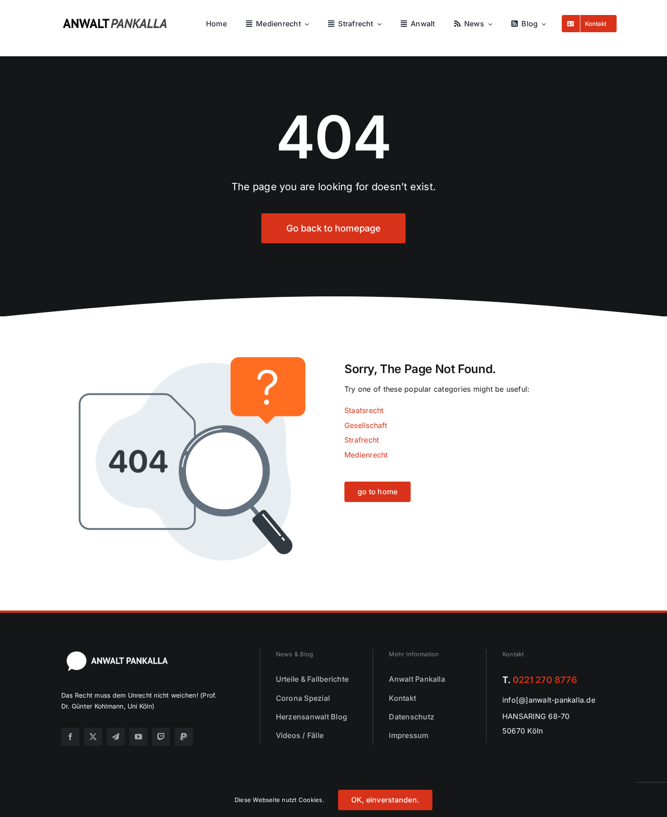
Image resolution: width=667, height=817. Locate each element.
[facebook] (70, 737)
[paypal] (184, 737)
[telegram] (116, 737)
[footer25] (118, 652)
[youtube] (138, 737)
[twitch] (161, 737)
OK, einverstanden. (385, 799)
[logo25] (121, 14)
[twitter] (93, 737)
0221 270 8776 (545, 679)
